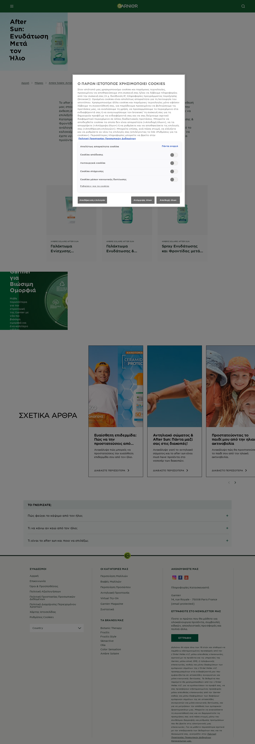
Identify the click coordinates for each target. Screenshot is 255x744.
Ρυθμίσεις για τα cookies (94, 186)
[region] (128, 140)
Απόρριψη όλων (143, 200)
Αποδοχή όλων (168, 200)
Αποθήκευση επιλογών (92, 200)
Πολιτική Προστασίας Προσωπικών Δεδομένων (107, 138)
